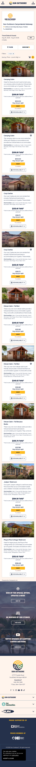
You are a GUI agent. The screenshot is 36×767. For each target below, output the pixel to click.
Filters (4, 54)
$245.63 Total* (18, 323)
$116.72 (18, 215)
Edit (32, 38)
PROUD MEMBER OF (18, 733)
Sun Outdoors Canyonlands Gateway (17, 24)
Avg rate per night (18, 103)
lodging (10, 53)
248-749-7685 (18, 682)
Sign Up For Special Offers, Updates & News (18, 594)
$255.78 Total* (18, 441)
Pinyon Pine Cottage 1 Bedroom (15, 540)
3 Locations (18, 455)
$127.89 (18, 447)
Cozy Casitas (8, 193)
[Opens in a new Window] (18, 726)
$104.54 (18, 101)
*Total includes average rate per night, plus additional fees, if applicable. (18, 97)
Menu (2, 3)
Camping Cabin (9, 79)
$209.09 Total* (18, 95)
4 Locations (18, 108)
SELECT (18, 106)
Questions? (18, 680)
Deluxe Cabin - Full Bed (11, 306)
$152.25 (18, 505)
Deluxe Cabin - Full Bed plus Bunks (13, 423)
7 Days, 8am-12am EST (18, 684)
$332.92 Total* (18, 557)
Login (33, 3)
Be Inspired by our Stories (18, 617)
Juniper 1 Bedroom (10, 482)
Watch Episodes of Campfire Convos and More (18, 640)
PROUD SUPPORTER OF (18, 720)
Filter (11, 47)
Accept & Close (8, 758)
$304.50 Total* (18, 499)
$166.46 (18, 563)
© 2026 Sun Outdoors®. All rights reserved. (18, 747)
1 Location (18, 166)
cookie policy (15, 755)
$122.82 (18, 329)
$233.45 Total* (18, 209)
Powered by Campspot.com (9, 580)
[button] (18, 601)
